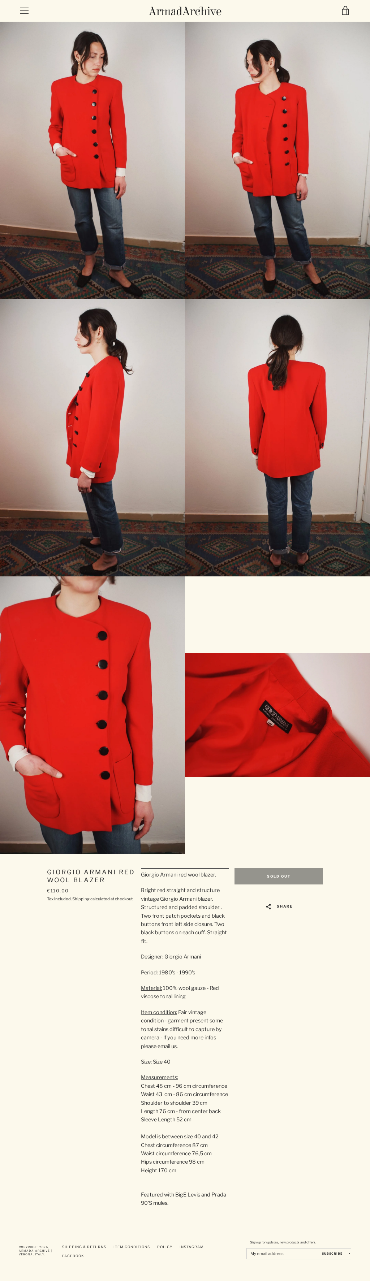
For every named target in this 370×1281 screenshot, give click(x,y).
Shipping (81, 898)
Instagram (192, 1247)
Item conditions (131, 1247)
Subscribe (333, 1253)
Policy (164, 1247)
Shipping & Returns (84, 1247)
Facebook (73, 1256)
